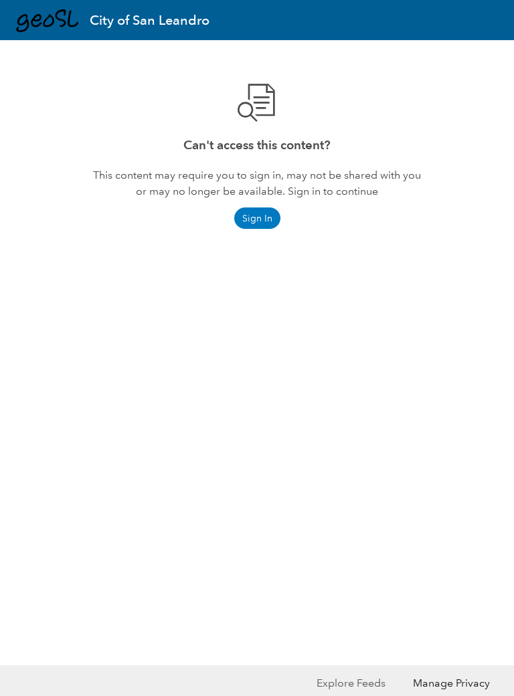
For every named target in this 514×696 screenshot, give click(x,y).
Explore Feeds (351, 683)
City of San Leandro (149, 20)
